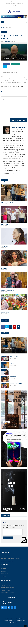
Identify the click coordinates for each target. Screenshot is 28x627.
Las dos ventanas (5, 312)
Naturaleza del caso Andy (7, 202)
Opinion (5, 346)
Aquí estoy (12, 363)
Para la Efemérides (5, 224)
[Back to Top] (25, 626)
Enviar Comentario (18, 120)
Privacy (9, 625)
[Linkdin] (9, 607)
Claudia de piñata (5, 246)
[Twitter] (11, 5)
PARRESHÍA (4, 32)
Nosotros (8, 3)
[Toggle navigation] (2, 22)
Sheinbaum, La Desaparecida (7, 290)
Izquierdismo (4, 268)
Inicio (2, 27)
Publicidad (13, 3)
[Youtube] (15, 5)
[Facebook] (8, 5)
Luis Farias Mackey (7, 41)
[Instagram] (12, 607)
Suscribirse (8, 538)
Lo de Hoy (3, 363)
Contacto (20, 625)
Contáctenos (20, 3)
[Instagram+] (13, 5)
